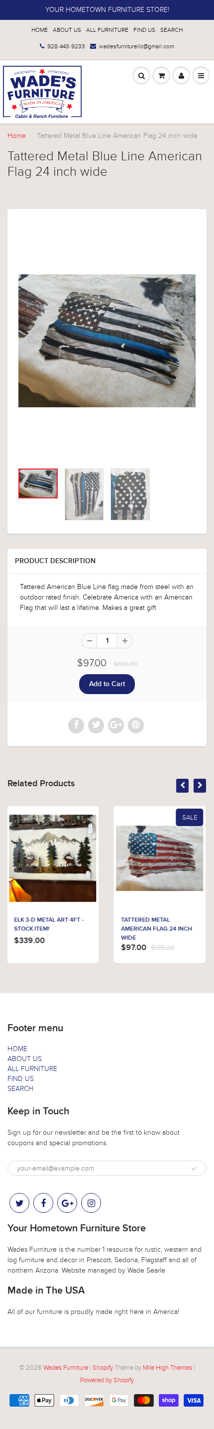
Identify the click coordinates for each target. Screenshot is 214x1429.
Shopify (103, 1368)
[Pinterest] (67, 1203)
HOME (39, 29)
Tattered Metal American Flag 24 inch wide (84, 929)
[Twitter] (19, 1203)
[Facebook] (43, 1203)
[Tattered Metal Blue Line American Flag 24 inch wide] (107, 341)
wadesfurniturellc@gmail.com (136, 46)
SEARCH (171, 29)
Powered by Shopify (107, 1380)
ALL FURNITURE (107, 29)
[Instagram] (91, 1203)
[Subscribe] (194, 1169)
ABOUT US (67, 29)
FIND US (144, 29)
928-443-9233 (66, 46)
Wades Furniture (65, 1368)
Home (16, 135)
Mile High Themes (167, 1368)
